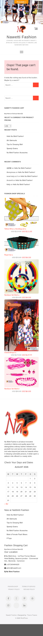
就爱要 (9, 168)
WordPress (24, 618)
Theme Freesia (32, 615)
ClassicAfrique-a (10, 352)
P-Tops (9, 538)
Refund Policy (29, 589)
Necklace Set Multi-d (11, 388)
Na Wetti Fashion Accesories (17, 152)
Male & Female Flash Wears (17, 534)
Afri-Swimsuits (12, 140)
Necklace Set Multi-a (11, 295)
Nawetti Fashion (21, 37)
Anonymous (11, 172)
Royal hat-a (8, 255)
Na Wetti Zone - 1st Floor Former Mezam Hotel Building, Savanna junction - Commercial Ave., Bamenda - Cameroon (21, 558)
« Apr (6, 504)
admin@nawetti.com (13, 568)
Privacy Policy (14, 589)
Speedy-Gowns (12, 148)
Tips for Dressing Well (15, 144)
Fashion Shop (13, 586)
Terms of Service (28, 586)
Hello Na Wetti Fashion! (15, 136)
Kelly (8, 184)
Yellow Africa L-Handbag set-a (15, 229)
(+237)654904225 (12, 564)
